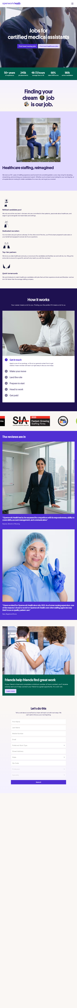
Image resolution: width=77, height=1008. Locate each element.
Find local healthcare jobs (49, 46)
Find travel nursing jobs (27, 46)
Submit (38, 782)
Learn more (10, 691)
